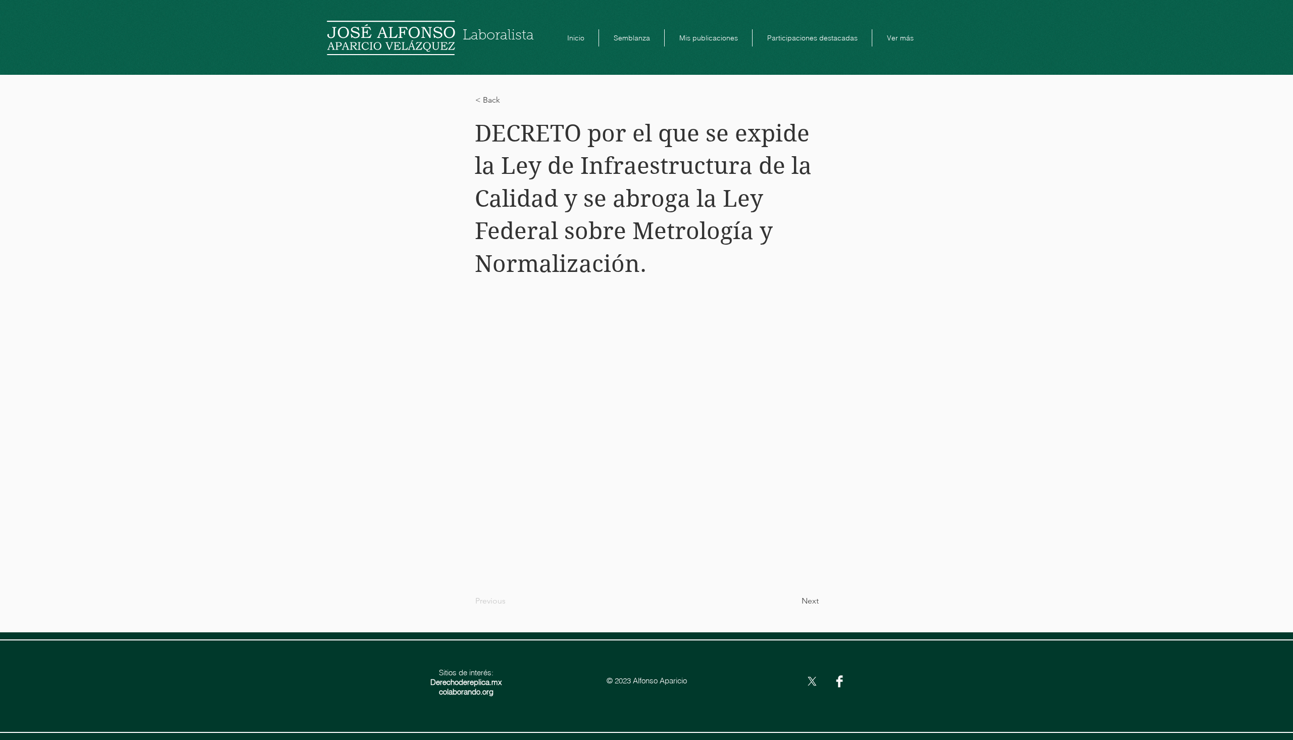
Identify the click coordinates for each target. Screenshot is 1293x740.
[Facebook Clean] (839, 681)
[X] (812, 681)
